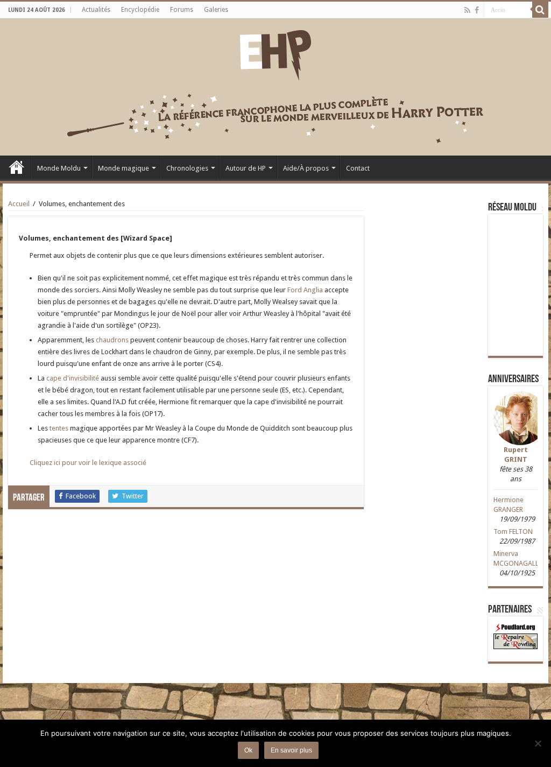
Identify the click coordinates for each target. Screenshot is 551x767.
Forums (181, 9)
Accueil (17, 167)
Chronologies (187, 168)
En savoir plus (291, 750)
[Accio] (540, 10)
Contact (358, 168)
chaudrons (112, 340)
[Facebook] (477, 10)
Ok (248, 750)
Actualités (96, 9)
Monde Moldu (59, 168)
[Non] (537, 743)
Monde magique (123, 168)
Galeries (216, 9)
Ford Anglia (305, 290)
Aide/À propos (306, 168)
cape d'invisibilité (72, 378)
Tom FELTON (513, 531)
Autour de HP (245, 168)
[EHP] (275, 53)
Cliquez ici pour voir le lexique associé (88, 463)
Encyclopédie (140, 9)
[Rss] (467, 10)
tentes (59, 428)
